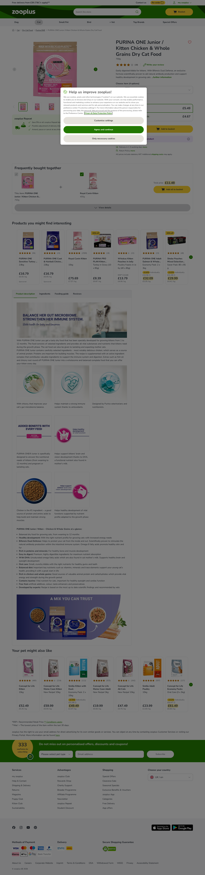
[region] (103, 116)
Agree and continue (103, 129)
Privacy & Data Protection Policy (98, 113)
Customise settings (103, 120)
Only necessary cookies (103, 138)
